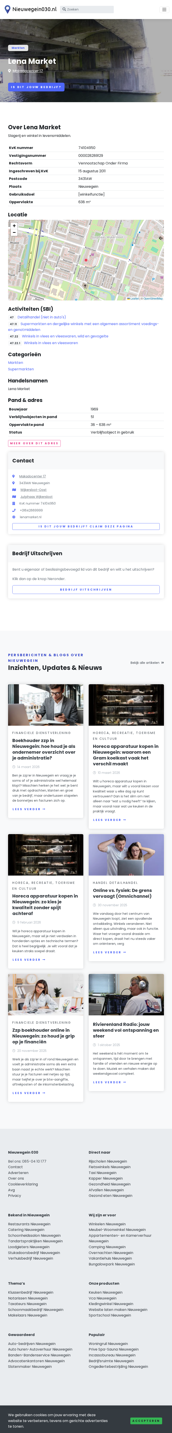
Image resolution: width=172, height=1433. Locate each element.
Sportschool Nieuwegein (110, 1315)
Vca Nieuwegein (102, 1298)
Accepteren (146, 1421)
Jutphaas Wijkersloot (36, 496)
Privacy (14, 1195)
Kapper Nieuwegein (106, 1178)
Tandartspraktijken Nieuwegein (35, 1241)
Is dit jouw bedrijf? (36, 87)
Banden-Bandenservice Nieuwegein (39, 1355)
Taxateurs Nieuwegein (27, 1303)
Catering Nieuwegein (26, 1229)
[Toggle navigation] (164, 9)
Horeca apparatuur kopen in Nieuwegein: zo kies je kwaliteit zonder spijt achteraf (45, 905)
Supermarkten (21, 369)
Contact (15, 1167)
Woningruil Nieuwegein (108, 1343)
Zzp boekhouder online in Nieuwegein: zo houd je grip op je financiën (43, 1036)
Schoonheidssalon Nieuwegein (34, 1235)
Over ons (16, 1178)
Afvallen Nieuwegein (106, 1190)
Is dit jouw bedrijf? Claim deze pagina (86, 526)
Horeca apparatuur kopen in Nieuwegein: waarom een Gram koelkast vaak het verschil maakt (126, 755)
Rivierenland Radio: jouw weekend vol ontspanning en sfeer (126, 1030)
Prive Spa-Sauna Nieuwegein (114, 1349)
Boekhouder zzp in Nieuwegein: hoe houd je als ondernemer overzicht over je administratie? (43, 749)
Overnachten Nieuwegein (111, 1252)
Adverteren (18, 1172)
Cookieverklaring (23, 1184)
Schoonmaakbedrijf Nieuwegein (35, 1309)
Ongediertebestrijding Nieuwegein (118, 1366)
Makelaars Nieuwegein (27, 1315)
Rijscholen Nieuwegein (108, 1161)
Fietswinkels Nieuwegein (110, 1167)
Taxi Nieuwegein (102, 1172)
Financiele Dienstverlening (41, 733)
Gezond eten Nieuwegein (110, 1195)
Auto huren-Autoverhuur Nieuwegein (40, 1349)
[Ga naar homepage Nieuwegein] (29, 9)
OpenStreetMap (153, 298)
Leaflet (134, 298)
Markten (18, 48)
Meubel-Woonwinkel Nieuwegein (117, 1229)
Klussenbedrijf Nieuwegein (30, 1292)
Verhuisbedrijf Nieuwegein (30, 1258)
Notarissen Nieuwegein (28, 1298)
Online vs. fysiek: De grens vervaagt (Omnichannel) (122, 893)
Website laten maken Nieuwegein (118, 1309)
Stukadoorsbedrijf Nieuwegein (34, 1252)
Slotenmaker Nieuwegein (30, 1366)
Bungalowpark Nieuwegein (112, 1264)
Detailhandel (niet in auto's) (41, 317)
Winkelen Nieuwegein (107, 1224)
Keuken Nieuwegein (106, 1292)
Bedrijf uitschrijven (86, 589)
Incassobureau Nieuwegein (112, 1355)
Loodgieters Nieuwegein (28, 1247)
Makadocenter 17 (28, 70)
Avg (11, 1190)
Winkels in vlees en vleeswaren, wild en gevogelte (65, 336)
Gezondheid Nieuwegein (110, 1184)
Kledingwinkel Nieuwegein (111, 1303)
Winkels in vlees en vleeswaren (51, 342)
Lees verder (27, 809)
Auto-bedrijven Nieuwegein (32, 1343)
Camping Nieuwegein (107, 1247)
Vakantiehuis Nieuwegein (110, 1258)
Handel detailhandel (115, 883)
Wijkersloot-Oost (33, 490)
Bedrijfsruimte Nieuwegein (111, 1361)
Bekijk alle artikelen (145, 662)
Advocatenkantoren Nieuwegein (36, 1361)
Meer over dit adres (34, 443)
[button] (86, 260)
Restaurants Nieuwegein (29, 1224)
